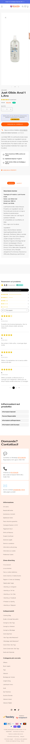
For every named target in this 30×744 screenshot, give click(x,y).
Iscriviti (22, 381)
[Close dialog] (29, 364)
